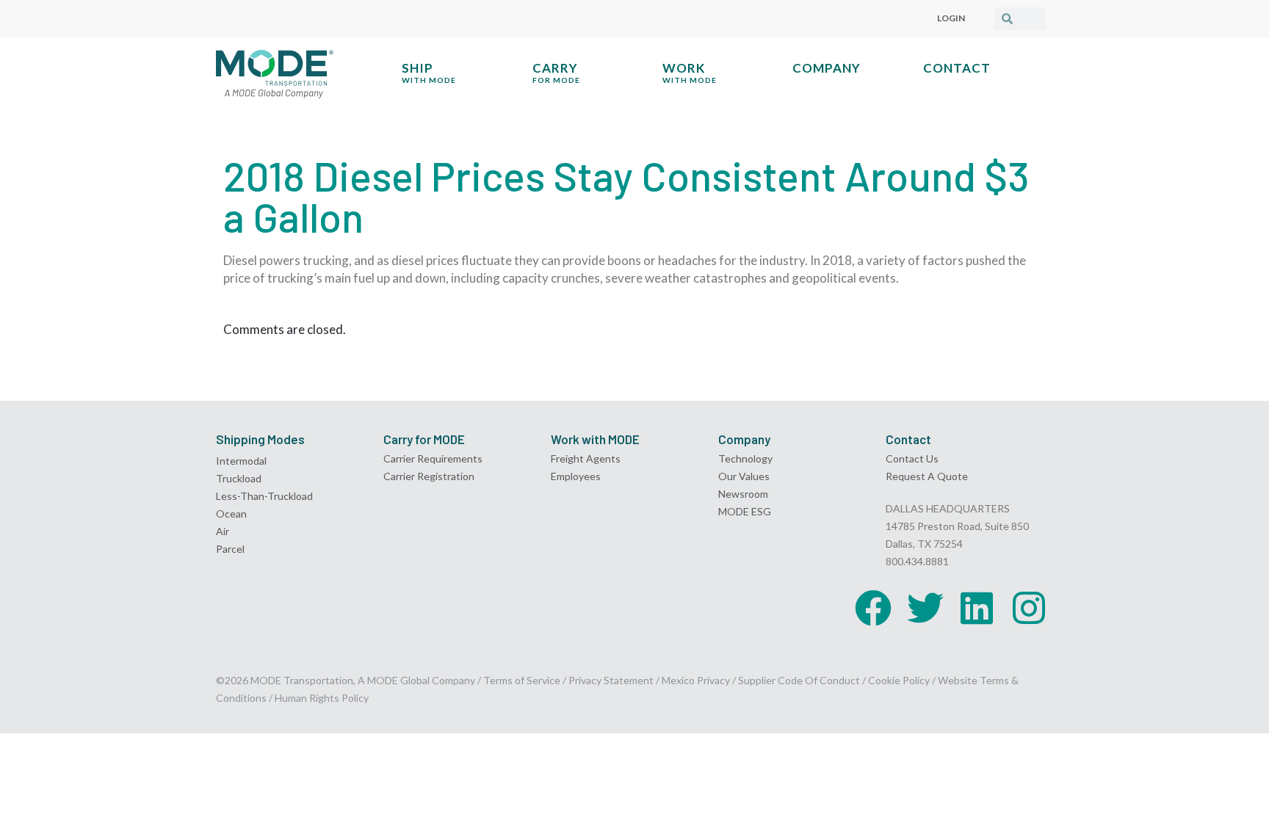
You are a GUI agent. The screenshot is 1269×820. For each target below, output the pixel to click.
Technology (745, 458)
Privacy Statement (612, 680)
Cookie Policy (899, 680)
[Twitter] (925, 607)
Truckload (238, 478)
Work (689, 72)
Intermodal (241, 460)
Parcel (230, 549)
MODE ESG (744, 511)
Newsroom (743, 493)
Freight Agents (586, 458)
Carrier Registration (428, 476)
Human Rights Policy (322, 698)
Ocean (231, 513)
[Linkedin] (976, 607)
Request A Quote (927, 476)
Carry (556, 72)
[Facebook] (873, 607)
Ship (429, 72)
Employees (576, 476)
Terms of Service (521, 680)
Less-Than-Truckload (264, 496)
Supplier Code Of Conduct (799, 680)
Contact (957, 68)
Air (222, 531)
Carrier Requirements (432, 458)
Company (826, 68)
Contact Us (912, 458)
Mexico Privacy (696, 680)
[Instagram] (1028, 607)
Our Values (744, 476)
